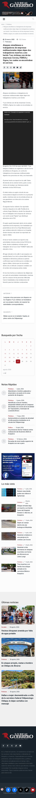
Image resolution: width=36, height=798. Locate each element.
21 (22, 357)
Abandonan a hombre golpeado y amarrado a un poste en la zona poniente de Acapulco (19, 393)
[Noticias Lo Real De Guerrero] (8, 746)
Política (10, 428)
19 (13, 357)
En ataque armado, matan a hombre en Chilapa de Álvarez (17, 664)
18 (9, 357)
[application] (18, 138)
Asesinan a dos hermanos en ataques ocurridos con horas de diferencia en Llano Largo (24, 552)
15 (26, 354)
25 (9, 361)
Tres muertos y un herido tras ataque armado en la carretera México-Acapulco (23, 569)
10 (5, 354)
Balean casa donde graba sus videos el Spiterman (24, 493)
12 (13, 354)
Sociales (4, 627)
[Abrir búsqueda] (33, 19)
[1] (18, 13)
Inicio (2, 24)
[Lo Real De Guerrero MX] (3, 746)
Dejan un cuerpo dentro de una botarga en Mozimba (24, 525)
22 (26, 357)
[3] (18, 466)
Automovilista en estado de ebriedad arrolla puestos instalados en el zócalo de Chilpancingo (21, 420)
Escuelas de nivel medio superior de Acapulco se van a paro (20, 442)
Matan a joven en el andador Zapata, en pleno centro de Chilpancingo (16, 317)
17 (5, 357)
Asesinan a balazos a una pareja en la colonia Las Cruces (24, 537)
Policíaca (9, 24)
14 (22, 354)
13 (18, 354)
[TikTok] (16, 746)
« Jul (4, 373)
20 (18, 357)
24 (5, 361)
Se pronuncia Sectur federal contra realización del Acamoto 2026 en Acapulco (20, 432)
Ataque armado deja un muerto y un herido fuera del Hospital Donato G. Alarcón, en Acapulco (25, 510)
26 (13, 361)
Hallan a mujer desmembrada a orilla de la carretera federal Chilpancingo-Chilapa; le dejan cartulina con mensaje (17, 699)
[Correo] (20, 746)
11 (9, 354)
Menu (4, 19)
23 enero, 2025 (9, 39)
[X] (12, 746)
